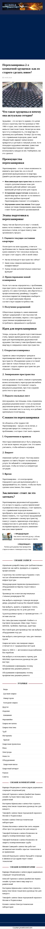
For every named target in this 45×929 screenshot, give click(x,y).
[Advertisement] (22, 37)
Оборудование (8, 760)
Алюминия (7, 715)
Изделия (6, 711)
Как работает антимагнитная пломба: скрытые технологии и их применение (21, 849)
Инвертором (8, 698)
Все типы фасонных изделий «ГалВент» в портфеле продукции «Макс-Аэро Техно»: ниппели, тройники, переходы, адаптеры (19, 623)
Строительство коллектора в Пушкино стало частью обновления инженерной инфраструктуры (21, 577)
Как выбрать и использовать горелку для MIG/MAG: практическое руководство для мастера (19, 659)
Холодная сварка (10, 703)
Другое (5, 707)
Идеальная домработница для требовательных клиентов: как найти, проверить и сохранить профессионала (22, 568)
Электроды (7, 752)
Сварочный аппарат (10, 768)
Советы (5, 777)
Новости (5, 756)
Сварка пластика (9, 727)
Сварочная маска (10, 764)
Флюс (4, 748)
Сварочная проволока (11, 744)
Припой (6, 740)
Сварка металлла (9, 723)
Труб (4, 731)
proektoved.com (25, 927)
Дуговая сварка (9, 694)
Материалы (7, 735)
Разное (5, 773)
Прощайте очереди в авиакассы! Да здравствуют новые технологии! (22, 858)
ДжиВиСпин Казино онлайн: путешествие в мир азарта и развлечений (21, 797)
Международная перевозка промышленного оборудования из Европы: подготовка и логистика (20, 587)
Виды (5, 689)
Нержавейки (7, 719)
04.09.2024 (8, 77)
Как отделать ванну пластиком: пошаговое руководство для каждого (21, 806)
